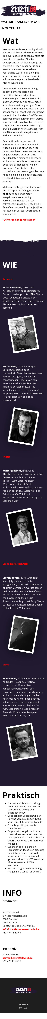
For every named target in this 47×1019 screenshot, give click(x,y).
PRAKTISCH (22, 21)
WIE (11, 21)
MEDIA (35, 21)
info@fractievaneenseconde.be (21, 929)
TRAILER (14, 28)
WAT (4, 21)
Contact (23, 1008)
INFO (4, 28)
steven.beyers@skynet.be (18, 957)
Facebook (23, 1004)
